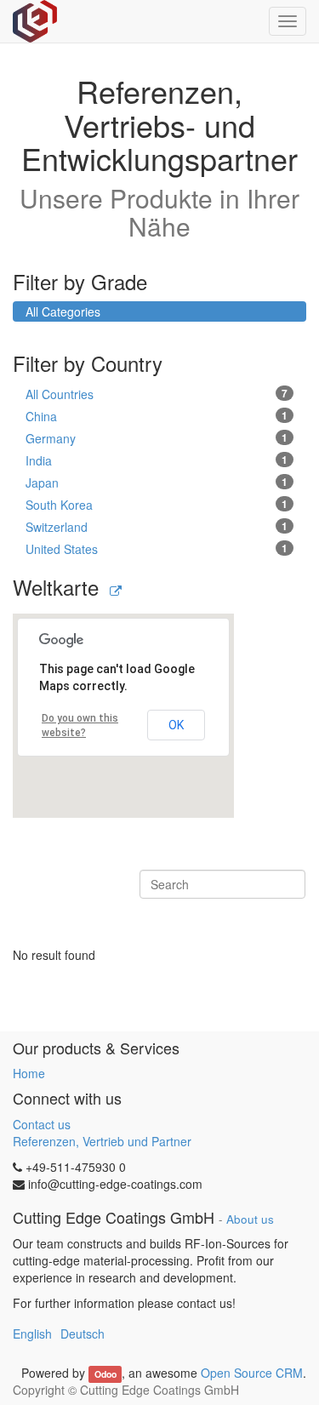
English (32, 1333)
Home (29, 1073)
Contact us (42, 1124)
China (157, 416)
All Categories (63, 311)
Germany (157, 438)
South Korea (157, 504)
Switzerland (157, 526)
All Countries (157, 394)
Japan (157, 482)
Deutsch (82, 1333)
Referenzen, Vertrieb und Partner (102, 1141)
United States (157, 548)
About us (250, 1219)
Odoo (105, 1374)
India (157, 460)
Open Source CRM (252, 1372)
